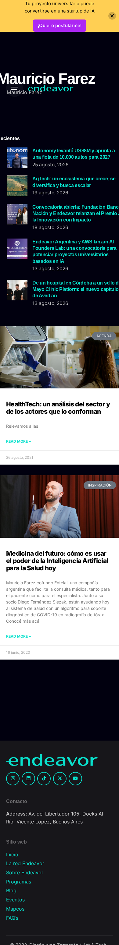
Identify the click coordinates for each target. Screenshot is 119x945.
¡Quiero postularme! (59, 25)
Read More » (18, 441)
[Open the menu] (14, 88)
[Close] (112, 16)
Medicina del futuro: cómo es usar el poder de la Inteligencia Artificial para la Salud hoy (57, 561)
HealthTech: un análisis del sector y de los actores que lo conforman (58, 407)
